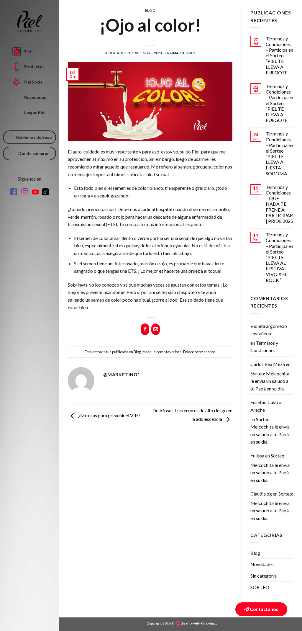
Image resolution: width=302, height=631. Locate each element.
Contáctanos (263, 609)
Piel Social (34, 81)
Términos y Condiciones (264, 346)
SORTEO (259, 587)
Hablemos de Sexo (34, 137)
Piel (27, 51)
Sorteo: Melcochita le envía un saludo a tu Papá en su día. (269, 381)
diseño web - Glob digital (200, 623)
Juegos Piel (34, 112)
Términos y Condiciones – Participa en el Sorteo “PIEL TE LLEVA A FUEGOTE (279, 55)
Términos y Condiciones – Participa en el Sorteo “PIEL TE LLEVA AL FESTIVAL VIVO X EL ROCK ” (279, 257)
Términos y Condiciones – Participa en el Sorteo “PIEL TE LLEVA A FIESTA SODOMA (279, 153)
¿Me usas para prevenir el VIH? (109, 415)
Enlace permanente (199, 351)
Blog (150, 10)
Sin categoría (263, 575)
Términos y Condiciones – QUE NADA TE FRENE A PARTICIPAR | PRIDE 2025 (279, 204)
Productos (34, 66)
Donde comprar (33, 153)
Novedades (35, 97)
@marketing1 (183, 53)
